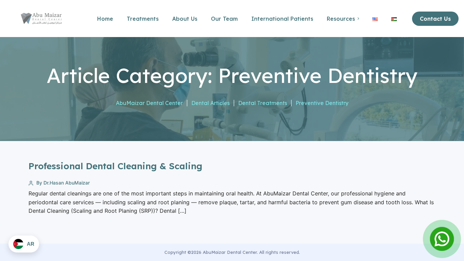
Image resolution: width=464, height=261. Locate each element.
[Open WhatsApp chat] (442, 239)
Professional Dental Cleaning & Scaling (115, 166)
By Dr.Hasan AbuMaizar (63, 183)
